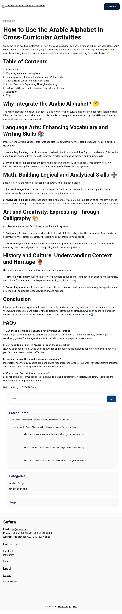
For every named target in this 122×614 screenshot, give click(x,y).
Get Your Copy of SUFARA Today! (20, 387)
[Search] (111, 399)
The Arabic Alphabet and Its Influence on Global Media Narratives (40, 420)
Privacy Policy (10, 581)
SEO (75, 606)
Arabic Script (17, 483)
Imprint (7, 575)
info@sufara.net (18, 529)
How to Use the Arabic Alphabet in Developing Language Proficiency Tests (44, 427)
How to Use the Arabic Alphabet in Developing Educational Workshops (55, 447)
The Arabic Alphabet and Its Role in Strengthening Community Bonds (54, 434)
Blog (5, 561)
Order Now (111, 6)
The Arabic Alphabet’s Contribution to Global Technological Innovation (55, 460)
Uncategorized (18, 488)
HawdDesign (64, 606)
